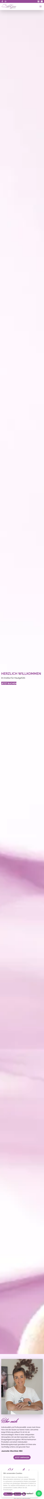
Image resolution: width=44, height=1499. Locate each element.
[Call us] (38, 1)
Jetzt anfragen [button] (22, 1457)
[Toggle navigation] (40, 6)
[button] (39, 1493)
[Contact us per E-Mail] (42, 1)
